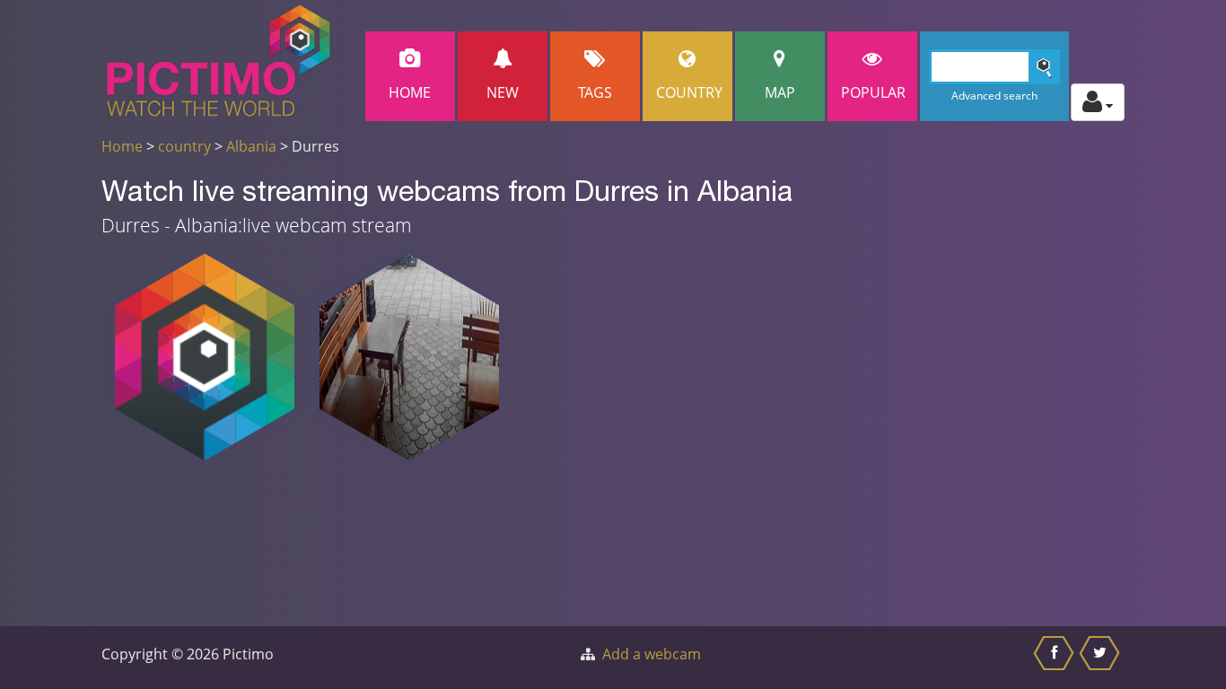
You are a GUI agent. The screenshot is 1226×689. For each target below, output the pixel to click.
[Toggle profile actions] (1098, 102)
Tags (595, 92)
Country (689, 92)
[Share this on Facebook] (1056, 657)
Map (780, 92)
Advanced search (994, 95)
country (184, 146)
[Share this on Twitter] (1102, 657)
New (502, 92)
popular (873, 92)
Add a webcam (651, 654)
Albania (251, 146)
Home (410, 92)
